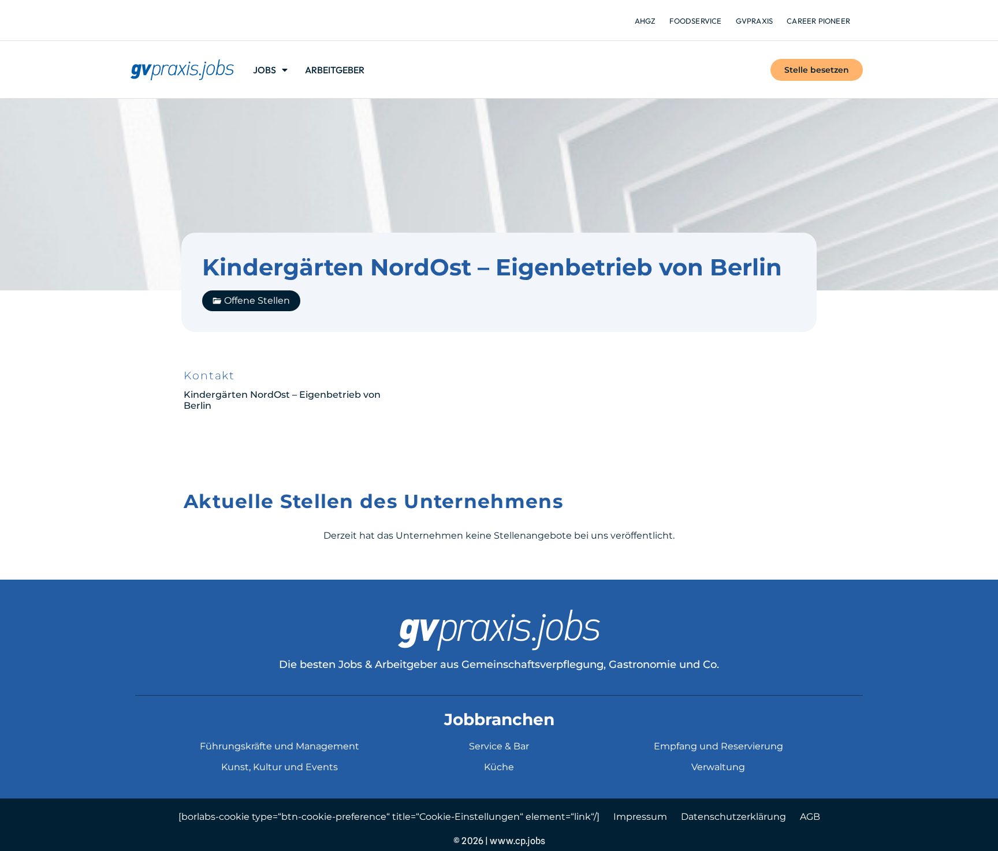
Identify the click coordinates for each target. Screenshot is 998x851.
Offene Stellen (257, 300)
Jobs (264, 70)
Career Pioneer (818, 20)
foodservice (695, 20)
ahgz (645, 20)
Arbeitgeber (334, 70)
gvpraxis (754, 20)
